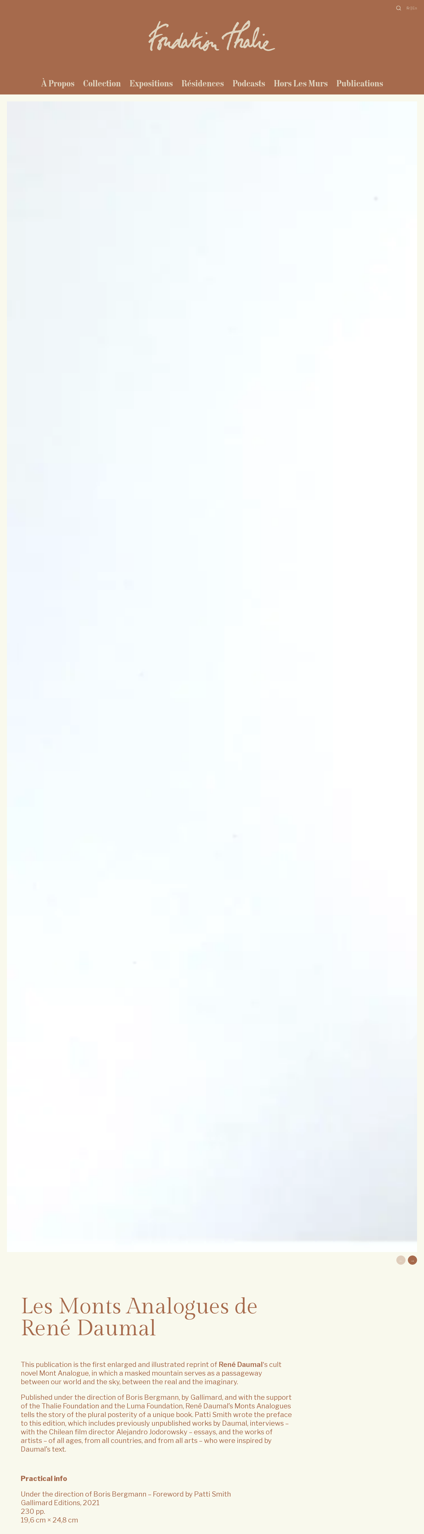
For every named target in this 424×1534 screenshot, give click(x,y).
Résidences (202, 83)
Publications (359, 83)
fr (409, 8)
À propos (57, 83)
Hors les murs (301, 83)
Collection (102, 83)
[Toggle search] (399, 8)
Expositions (151, 83)
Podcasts (248, 83)
